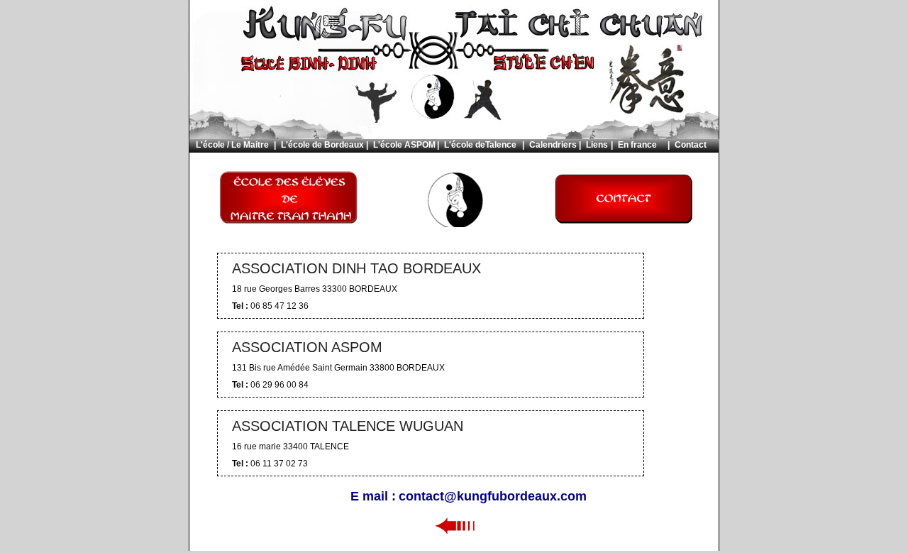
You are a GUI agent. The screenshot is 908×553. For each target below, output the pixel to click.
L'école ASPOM (404, 145)
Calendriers (553, 145)
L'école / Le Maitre (232, 145)
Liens (597, 145)
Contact (691, 145)
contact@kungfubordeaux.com (493, 496)
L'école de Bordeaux (322, 145)
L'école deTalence (480, 145)
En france (637, 145)
